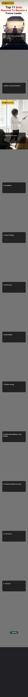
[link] (14, 632)
